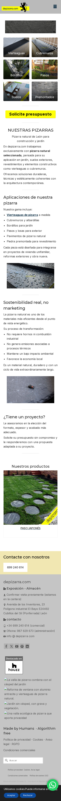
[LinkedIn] (27, 646)
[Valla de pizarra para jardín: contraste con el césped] (30, 682)
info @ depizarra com (20, 636)
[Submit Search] (5, 760)
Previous (6, 505)
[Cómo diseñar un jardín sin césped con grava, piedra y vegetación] (30, 705)
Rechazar (28, 795)
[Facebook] (6, 646)
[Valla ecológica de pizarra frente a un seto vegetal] (30, 715)
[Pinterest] (22, 646)
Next (55, 505)
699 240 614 (15, 567)
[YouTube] (16, 646)
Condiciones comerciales (19, 750)
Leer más (30, 534)
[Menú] (55, 7)
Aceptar (11, 795)
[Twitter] (11, 646)
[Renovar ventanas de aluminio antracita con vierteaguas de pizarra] (30, 694)
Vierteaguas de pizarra (22, 215)
